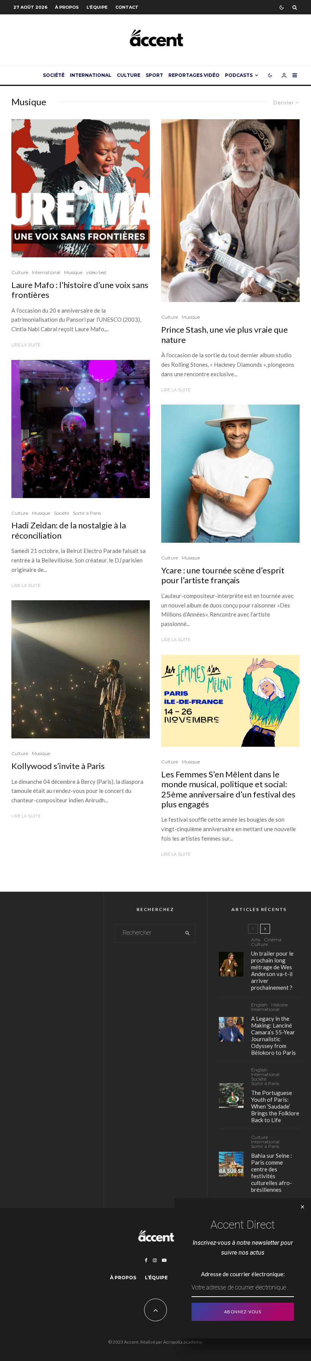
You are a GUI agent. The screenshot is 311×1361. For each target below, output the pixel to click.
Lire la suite (26, 344)
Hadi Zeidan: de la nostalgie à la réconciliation (68, 530)
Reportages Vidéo (194, 75)
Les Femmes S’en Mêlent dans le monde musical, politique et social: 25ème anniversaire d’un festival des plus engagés (228, 789)
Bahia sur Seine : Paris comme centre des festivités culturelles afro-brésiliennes (271, 1172)
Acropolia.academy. (183, 1342)
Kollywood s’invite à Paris (58, 766)
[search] (187, 933)
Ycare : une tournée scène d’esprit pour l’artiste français (222, 575)
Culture (128, 75)
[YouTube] (164, 1260)
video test (96, 272)
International (91, 75)
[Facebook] (146, 1260)
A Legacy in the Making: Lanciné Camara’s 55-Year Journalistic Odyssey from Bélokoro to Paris (273, 1035)
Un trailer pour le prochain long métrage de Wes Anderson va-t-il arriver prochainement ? (272, 970)
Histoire (279, 1005)
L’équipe (97, 7)
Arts (255, 939)
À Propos (67, 7)
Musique (73, 272)
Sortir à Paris (87, 513)
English (259, 1005)
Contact (126, 7)
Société (53, 75)
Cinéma (272, 939)
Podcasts (239, 75)
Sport (154, 75)
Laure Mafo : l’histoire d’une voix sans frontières (79, 290)
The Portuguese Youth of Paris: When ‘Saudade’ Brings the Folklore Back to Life (275, 1106)
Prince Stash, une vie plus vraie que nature (224, 334)
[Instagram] (154, 1260)
